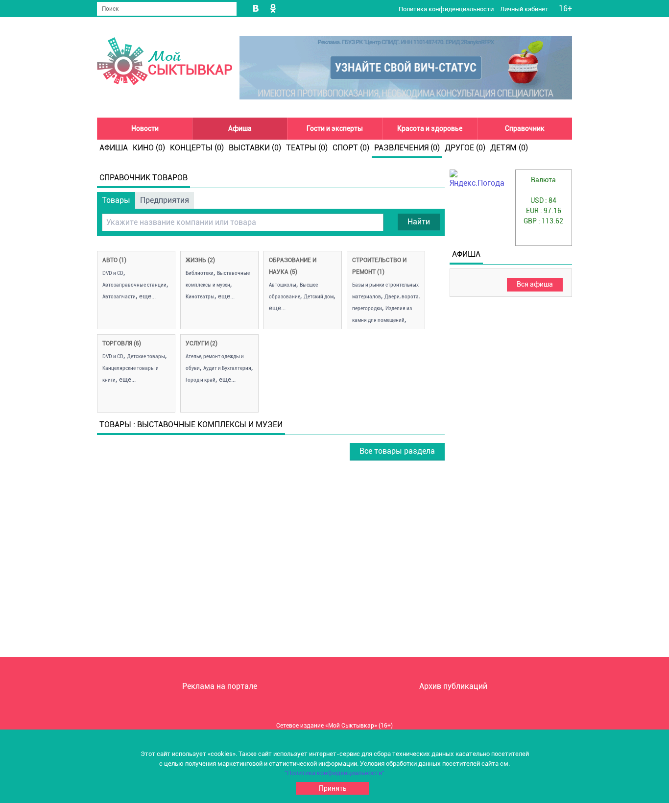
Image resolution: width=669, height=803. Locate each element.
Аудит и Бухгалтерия (227, 368)
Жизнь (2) (200, 260)
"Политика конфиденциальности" (334, 773)
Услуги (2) (201, 343)
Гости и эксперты (335, 128)
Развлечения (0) (407, 147)
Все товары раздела (397, 451)
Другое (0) (465, 147)
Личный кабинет (525, 9)
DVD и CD (112, 273)
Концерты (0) (197, 147)
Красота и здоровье (429, 128)
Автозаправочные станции (134, 285)
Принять (333, 788)
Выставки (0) (255, 147)
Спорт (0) (351, 147)
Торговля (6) (121, 343)
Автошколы (282, 285)
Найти (418, 221)
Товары (116, 200)
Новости (145, 128)
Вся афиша (535, 284)
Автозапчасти (119, 296)
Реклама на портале (219, 686)
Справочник (525, 128)
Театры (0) (307, 147)
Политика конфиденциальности (447, 9)
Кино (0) (149, 147)
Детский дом (319, 296)
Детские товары (146, 356)
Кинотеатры (200, 296)
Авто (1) (114, 260)
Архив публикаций (453, 686)
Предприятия (164, 200)
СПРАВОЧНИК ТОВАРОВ (143, 177)
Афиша (240, 128)
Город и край (200, 380)
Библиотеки (200, 273)
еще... (147, 296)
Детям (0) (509, 147)
